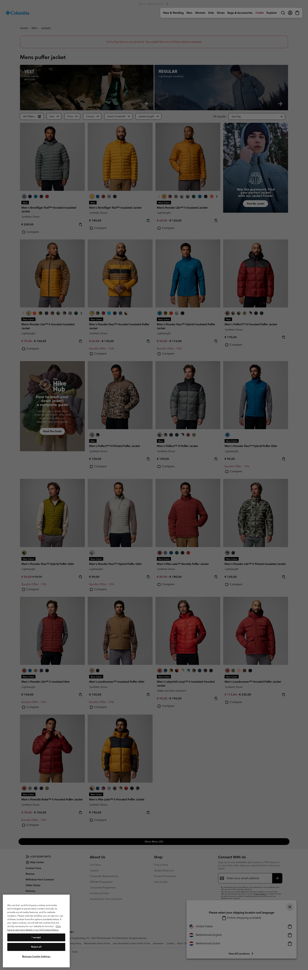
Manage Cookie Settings (36, 956)
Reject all (36, 946)
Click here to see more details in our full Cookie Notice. (34, 928)
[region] (36, 931)
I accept (36, 937)
